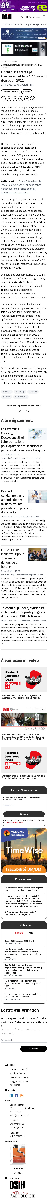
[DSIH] (24, 1185)
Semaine (19, 933)
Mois (31, 933)
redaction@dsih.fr (17, 1136)
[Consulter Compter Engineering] (24, 6)
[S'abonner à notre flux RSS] (21, 1095)
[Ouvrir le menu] (43, 17)
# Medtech (7, 392)
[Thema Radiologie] (24, 1194)
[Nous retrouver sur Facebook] (16, 1095)
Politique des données (15, 822)
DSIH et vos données (19, 1077)
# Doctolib (33, 392)
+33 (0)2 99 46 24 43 (19, 1115)
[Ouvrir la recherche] (23, 17)
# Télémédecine (20, 397)
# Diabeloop (20, 392)
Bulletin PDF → (21, 1168)
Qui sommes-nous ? (18, 1069)
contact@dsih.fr (17, 1127)
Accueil (4, 61)
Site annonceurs (17, 1124)
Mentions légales (17, 1073)
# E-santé (6, 397)
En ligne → (19, 1173)
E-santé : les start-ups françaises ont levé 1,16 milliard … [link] (21, 66)
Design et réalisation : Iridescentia (19, 1083)
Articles (14, 61)
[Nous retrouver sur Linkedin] (11, 1095)
